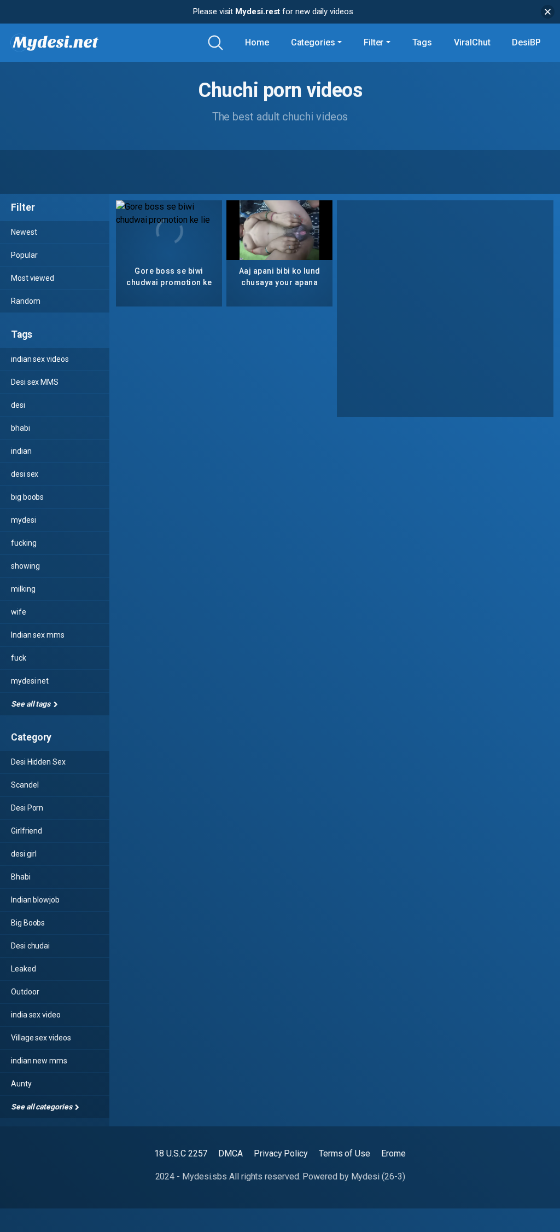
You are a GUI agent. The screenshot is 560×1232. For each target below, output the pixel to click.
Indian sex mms (38, 635)
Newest (24, 232)
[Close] (548, 12)
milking (23, 589)
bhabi (20, 428)
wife (18, 612)
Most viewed (32, 278)
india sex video (36, 1014)
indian (21, 451)
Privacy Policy (281, 1153)
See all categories (42, 1106)
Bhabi (21, 876)
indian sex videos (40, 359)
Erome (393, 1153)
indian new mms (39, 1060)
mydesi (23, 520)
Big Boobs (28, 922)
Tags (422, 42)
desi (18, 405)
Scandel (24, 784)
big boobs (27, 497)
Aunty (21, 1083)
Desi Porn (27, 807)
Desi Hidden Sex (38, 761)
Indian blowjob (35, 899)
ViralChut (472, 42)
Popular (24, 255)
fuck (18, 657)
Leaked (23, 968)
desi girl (24, 853)
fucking (23, 543)
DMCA (230, 1153)
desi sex (24, 474)
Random (25, 301)
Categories (313, 42)
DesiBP (526, 42)
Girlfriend (26, 830)
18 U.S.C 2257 (180, 1153)
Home (257, 42)
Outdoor (25, 991)
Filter (374, 42)
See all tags (31, 703)
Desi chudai (30, 945)
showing (25, 566)
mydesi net (30, 680)
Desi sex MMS (35, 382)
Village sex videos (41, 1037)
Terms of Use (344, 1153)
